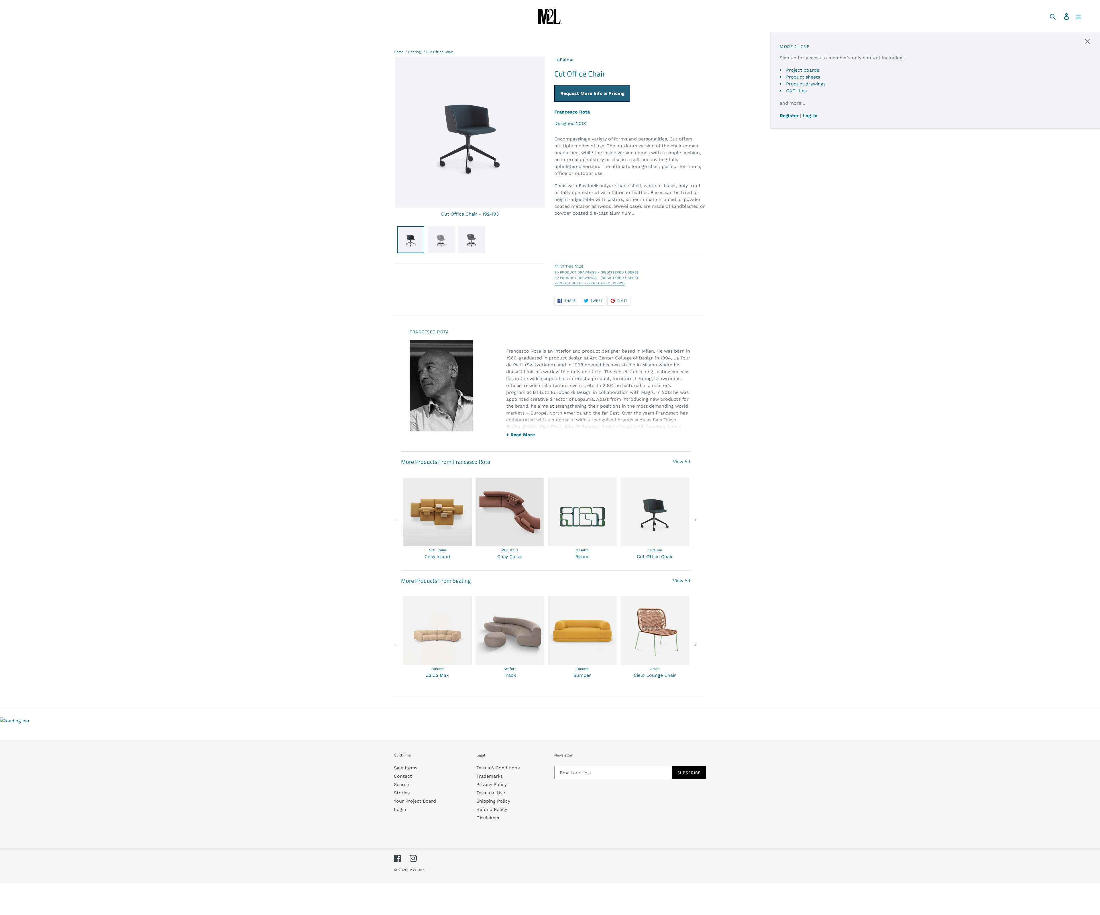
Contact (403, 776)
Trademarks (489, 776)
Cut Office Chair (439, 52)
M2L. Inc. (417, 870)
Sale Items (405, 768)
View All (681, 461)
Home (399, 52)
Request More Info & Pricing (592, 93)
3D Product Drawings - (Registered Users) (596, 278)
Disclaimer (488, 817)
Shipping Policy (493, 801)
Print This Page (569, 267)
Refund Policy (491, 809)
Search (401, 784)
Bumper (582, 675)
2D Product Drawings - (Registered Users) (596, 272)
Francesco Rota (572, 112)
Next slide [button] (695, 519)
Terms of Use (490, 792)
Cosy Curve (509, 556)
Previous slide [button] (397, 519)
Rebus (582, 556)
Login (400, 809)
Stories (402, 792)
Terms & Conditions (498, 768)
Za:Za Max (437, 675)
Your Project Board (415, 801)
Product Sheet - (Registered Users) (589, 283)
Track (510, 675)
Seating (414, 52)
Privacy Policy (491, 784)
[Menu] (1079, 16)
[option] (437, 519)
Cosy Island (437, 556)
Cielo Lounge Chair (655, 675)
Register (789, 115)
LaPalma (563, 59)
